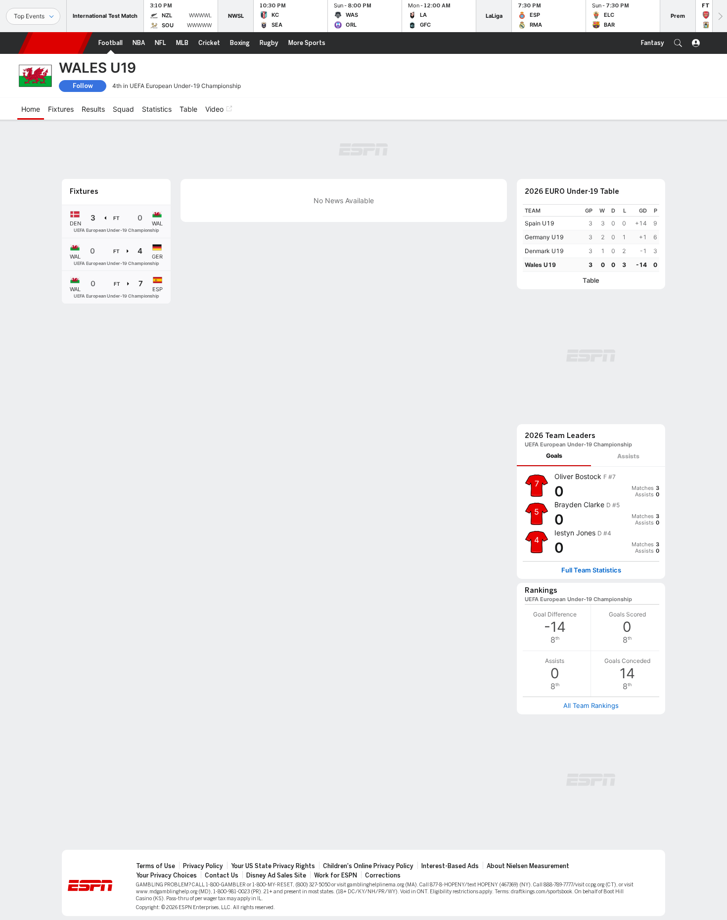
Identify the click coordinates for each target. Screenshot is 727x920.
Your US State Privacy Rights (273, 866)
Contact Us (221, 875)
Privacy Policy (203, 866)
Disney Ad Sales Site (276, 875)
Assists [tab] (628, 456)
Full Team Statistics (591, 570)
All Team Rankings (591, 705)
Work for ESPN (335, 875)
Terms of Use (155, 866)
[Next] (719, 16)
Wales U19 (540, 264)
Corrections (383, 875)
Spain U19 (539, 223)
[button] (678, 43)
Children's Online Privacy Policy (368, 866)
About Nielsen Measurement (528, 866)
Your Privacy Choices (166, 875)
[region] (591, 238)
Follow (83, 85)
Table (591, 280)
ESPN (55, 43)
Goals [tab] (554, 455)
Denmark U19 (544, 251)
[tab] (554, 456)
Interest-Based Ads (450, 866)
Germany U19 (544, 237)
